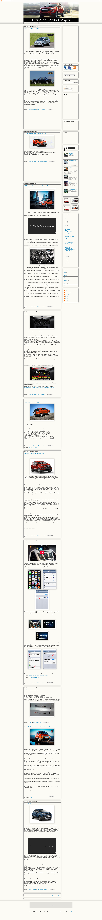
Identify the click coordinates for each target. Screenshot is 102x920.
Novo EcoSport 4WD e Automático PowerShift (69, 254)
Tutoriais (47, 22)
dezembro (67, 226)
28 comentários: (43, 682)
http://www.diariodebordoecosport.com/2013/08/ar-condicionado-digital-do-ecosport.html (39, 387)
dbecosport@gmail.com (70, 69)
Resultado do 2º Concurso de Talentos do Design (70, 250)
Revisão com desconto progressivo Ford (69, 248)
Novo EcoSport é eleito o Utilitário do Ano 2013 (37, 727)
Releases (35, 22)
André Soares (67, 290)
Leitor (64, 277)
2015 (66, 221)
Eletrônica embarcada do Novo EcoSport (36, 186)
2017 (66, 218)
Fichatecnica (34, 447)
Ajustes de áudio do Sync (72, 189)
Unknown (66, 296)
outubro (67, 256)
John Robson (67, 294)
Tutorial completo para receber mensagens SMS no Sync (38, 675)
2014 (66, 222)
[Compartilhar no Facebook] (50, 109)
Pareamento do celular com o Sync (34, 543)
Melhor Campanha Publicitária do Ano (35, 133)
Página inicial (42, 895)
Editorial (30, 22)
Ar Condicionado (29, 314)
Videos (33, 683)
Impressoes (65, 275)
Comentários (67, 90)
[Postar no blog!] (48, 109)
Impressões (42, 22)
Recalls (65, 278)
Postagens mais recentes (29, 895)
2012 (66, 225)
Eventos (65, 272)
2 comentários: (42, 306)
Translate (71, 76)
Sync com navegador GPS (34, 677)
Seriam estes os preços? (31, 690)
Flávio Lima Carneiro (68, 292)
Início (26, 22)
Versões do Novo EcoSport (32, 402)
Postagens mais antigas (55, 895)
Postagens (67, 88)
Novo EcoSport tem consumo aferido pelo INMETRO (71, 168)
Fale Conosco (71, 22)
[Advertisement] (42, 120)
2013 (66, 224)
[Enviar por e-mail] (47, 109)
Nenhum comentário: (43, 161)
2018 (66, 217)
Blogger (72, 911)
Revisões (53, 22)
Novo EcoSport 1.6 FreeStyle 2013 (71, 154)
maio (66, 263)
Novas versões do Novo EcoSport (34, 453)
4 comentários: (42, 109)
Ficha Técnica (59, 22)
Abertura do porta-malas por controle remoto (73, 182)
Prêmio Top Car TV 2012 (31, 29)
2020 (66, 215)
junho (67, 262)
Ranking (65, 22)
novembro (67, 228)
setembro (67, 258)
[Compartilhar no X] (49, 109)
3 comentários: (38, 722)
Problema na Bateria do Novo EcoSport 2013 (72, 161)
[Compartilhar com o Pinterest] (51, 109)
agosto (67, 259)
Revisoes (65, 282)
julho (66, 260)
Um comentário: (43, 535)
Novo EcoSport (28, 804)
